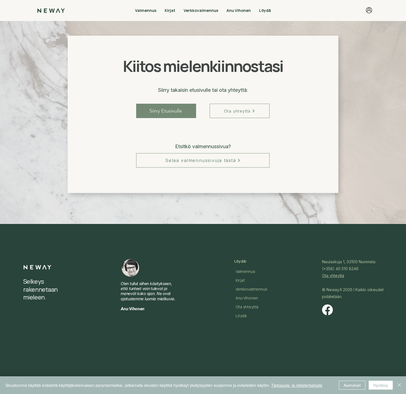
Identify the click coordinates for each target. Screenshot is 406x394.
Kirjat (240, 280)
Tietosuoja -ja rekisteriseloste (296, 385)
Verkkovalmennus (251, 289)
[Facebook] (327, 309)
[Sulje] (399, 385)
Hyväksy (380, 385)
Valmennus (245, 271)
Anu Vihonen (247, 298)
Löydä (241, 315)
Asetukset (352, 385)
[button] (145, 10)
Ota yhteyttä (247, 306)
